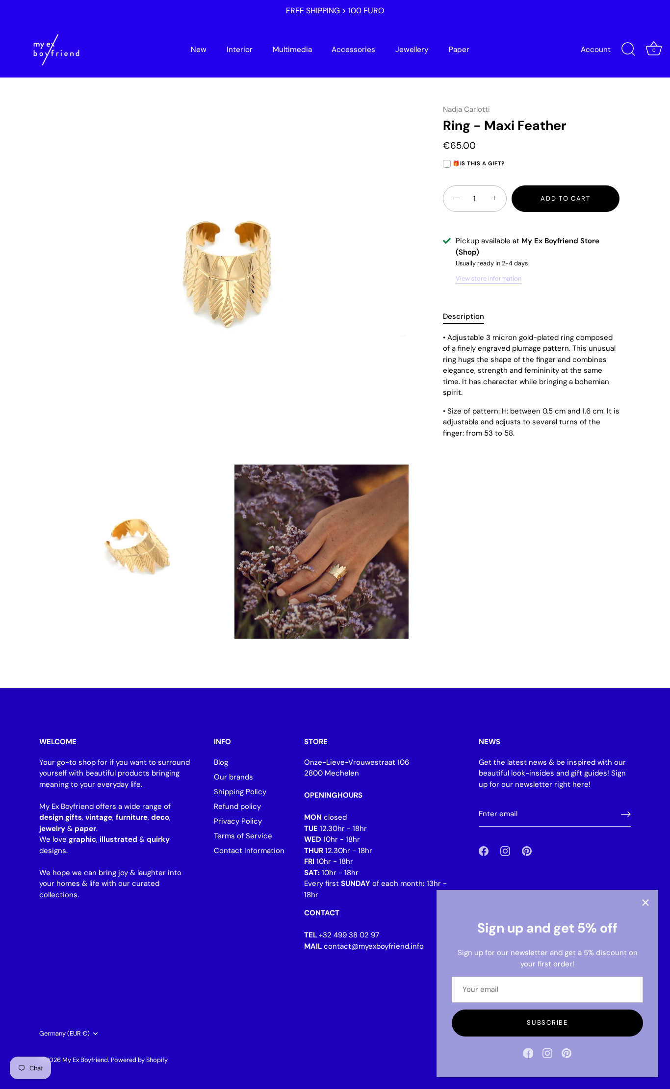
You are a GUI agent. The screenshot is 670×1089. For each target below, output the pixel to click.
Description (463, 316)
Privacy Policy (238, 821)
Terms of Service (243, 836)
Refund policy (237, 806)
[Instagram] (547, 1053)
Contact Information (249, 851)
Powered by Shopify (139, 1060)
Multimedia (292, 49)
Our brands (233, 777)
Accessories (353, 49)
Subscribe (547, 1022)
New (198, 49)
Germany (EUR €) (64, 1033)
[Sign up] (626, 814)
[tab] (468, 316)
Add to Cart (566, 198)
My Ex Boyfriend (85, 1060)
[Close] (645, 902)
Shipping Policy (240, 792)
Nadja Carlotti (466, 109)
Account (596, 49)
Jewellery (412, 49)
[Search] (628, 49)
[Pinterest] (566, 1053)
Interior (240, 49)
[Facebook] (528, 1053)
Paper (459, 49)
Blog (221, 762)
